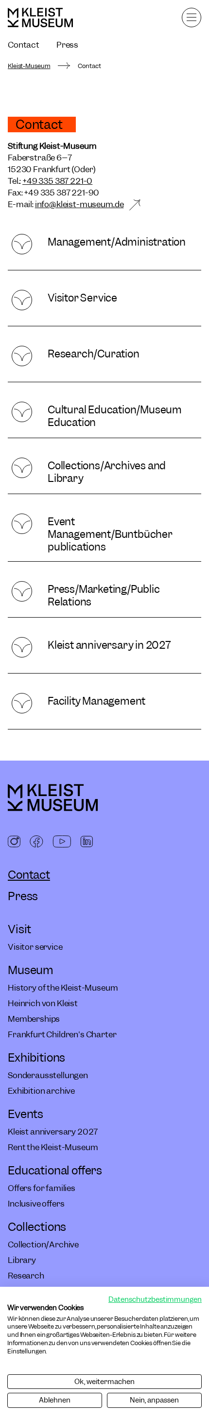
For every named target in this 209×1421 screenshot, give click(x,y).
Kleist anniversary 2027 (53, 1131)
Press (67, 44)
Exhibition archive (41, 1090)
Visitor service (35, 946)
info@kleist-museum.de (79, 204)
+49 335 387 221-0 (57, 181)
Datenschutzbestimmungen (155, 1299)
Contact (23, 44)
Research (26, 1275)
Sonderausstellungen (48, 1075)
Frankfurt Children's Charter (62, 1034)
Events (25, 1113)
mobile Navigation (191, 17)
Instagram (14, 842)
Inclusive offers (36, 1203)
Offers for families (41, 1188)
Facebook (36, 842)
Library (22, 1260)
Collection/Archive (43, 1244)
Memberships (34, 1018)
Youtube (61, 842)
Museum (30, 969)
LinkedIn (86, 842)
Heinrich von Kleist (43, 1003)
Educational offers (55, 1170)
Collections (37, 1226)
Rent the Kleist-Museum (53, 1147)
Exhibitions (36, 1057)
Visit (19, 929)
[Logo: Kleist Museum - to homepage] (40, 17)
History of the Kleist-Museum (63, 987)
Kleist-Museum (29, 66)
